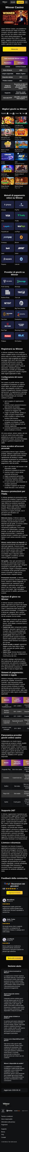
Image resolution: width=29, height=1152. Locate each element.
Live (11, 113)
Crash (17, 113)
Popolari (3, 113)
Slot (23, 113)
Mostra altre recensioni (14, 958)
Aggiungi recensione (14, 892)
